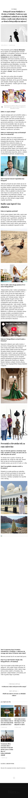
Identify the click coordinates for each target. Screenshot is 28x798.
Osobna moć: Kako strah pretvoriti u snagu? (14, 686)
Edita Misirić (4, 45)
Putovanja (14, 9)
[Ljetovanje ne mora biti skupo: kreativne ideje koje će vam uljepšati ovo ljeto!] (20, 711)
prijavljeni (9, 768)
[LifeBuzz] (14, 792)
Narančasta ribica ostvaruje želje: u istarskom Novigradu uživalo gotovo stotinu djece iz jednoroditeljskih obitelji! (7, 749)
